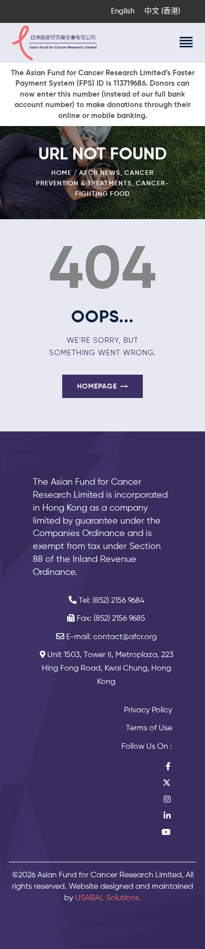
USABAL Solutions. (108, 898)
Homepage (97, 386)
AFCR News (99, 173)
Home (61, 173)
